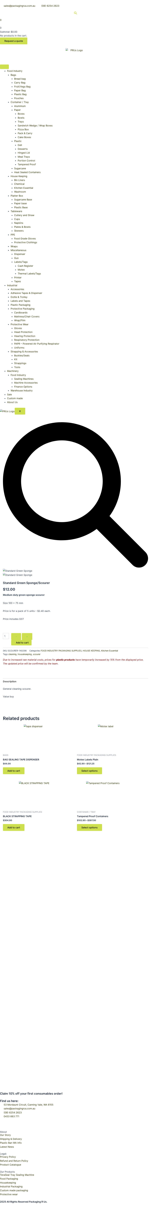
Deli (20, 145)
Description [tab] (9, 681)
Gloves (18, 328)
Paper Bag (20, 90)
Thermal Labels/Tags (29, 273)
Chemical (19, 183)
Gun (16, 258)
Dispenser (19, 254)
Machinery (13, 370)
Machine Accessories (26, 382)
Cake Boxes (24, 137)
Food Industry (14, 70)
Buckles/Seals (21, 355)
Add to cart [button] (13, 770)
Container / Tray (20, 102)
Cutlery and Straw (24, 215)
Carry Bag (19, 82)
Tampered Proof (27, 164)
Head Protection (23, 332)
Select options (89, 770)
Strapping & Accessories (24, 351)
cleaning (12, 654)
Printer (18, 277)
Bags (13, 74)
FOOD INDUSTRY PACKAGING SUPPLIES (61, 650)
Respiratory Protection (26, 339)
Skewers (19, 230)
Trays (21, 121)
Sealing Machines (23, 378)
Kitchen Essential (23, 187)
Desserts (23, 148)
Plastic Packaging (20, 304)
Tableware (16, 211)
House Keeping (19, 176)
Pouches (19, 98)
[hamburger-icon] (4, 67)
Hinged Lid (24, 152)
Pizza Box (23, 129)
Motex (21, 269)
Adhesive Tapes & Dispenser (26, 293)
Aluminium (20, 106)
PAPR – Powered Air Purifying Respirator (36, 343)
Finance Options (23, 386)
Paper (17, 109)
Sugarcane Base (23, 199)
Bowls (21, 117)
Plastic (18, 141)
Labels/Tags (21, 261)
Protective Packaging (23, 308)
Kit (15, 359)
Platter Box (17, 195)
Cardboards (20, 312)
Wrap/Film (19, 320)
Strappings (20, 363)
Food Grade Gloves (25, 238)
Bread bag (20, 78)
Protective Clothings (25, 242)
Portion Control (26, 160)
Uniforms (19, 347)
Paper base (20, 203)
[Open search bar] (75, 13)
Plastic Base (21, 207)
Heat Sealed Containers (27, 172)
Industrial (12, 285)
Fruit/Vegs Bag (22, 86)
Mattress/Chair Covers (26, 316)
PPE (13, 234)
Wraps (14, 246)
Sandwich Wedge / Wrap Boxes (35, 125)
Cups (17, 219)
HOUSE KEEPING (91, 650)
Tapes (17, 281)
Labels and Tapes (20, 300)
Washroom (20, 191)
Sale (9, 394)
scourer (36, 654)
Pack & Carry (25, 133)
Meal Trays (24, 156)
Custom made (15, 398)
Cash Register (25, 265)
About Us (12, 402)
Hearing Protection (24, 335)
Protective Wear (19, 324)
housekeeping (25, 654)
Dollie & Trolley (19, 297)
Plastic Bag (20, 94)
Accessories (17, 289)
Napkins (18, 222)
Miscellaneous (18, 250)
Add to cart (22, 642)
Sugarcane (20, 168)
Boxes (21, 113)
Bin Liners (19, 180)
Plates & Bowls (22, 226)
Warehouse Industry (22, 390)
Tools (17, 367)
